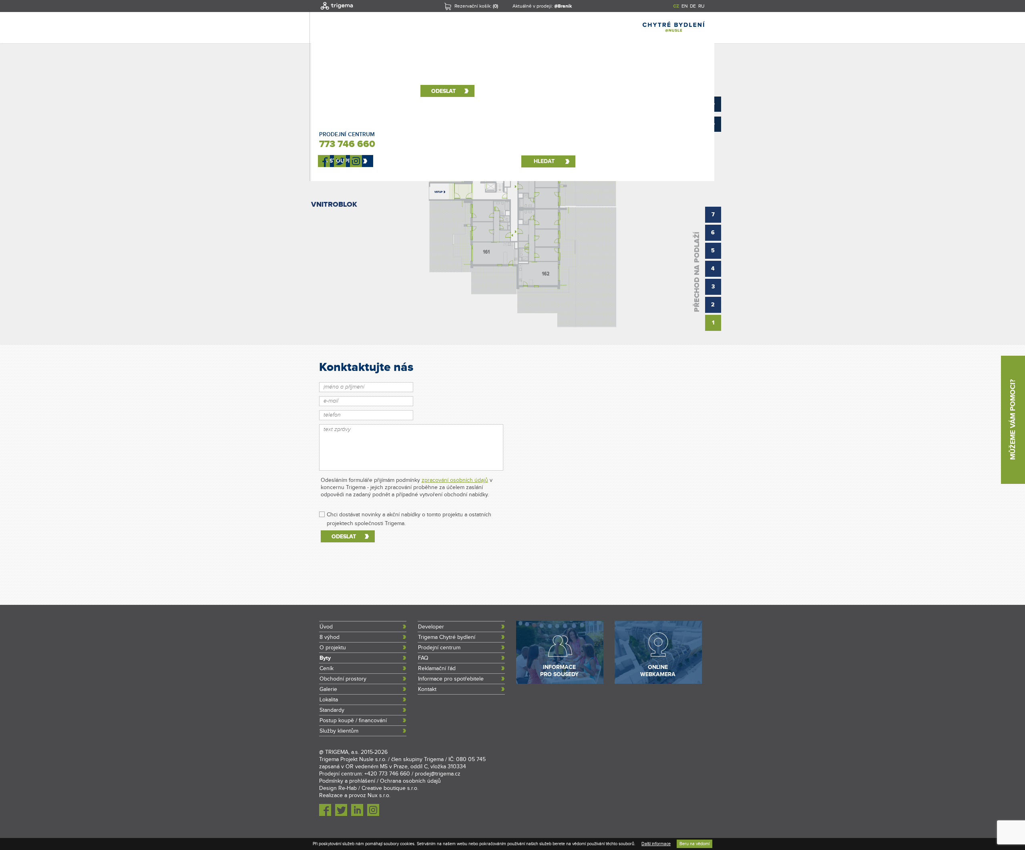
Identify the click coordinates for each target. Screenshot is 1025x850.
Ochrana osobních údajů (410, 781)
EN (684, 6)
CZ (676, 6)
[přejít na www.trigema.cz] (337, 10)
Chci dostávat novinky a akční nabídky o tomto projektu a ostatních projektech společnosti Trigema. (409, 515)
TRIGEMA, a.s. (342, 752)
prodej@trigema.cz (437, 774)
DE (693, 6)
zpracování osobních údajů (455, 480)
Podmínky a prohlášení (347, 781)
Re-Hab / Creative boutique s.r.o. (378, 788)
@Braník (563, 6)
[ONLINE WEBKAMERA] (658, 682)
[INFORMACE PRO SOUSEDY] (559, 682)
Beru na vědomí (694, 843)
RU (701, 6)
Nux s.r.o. (379, 795)
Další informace (656, 843)
